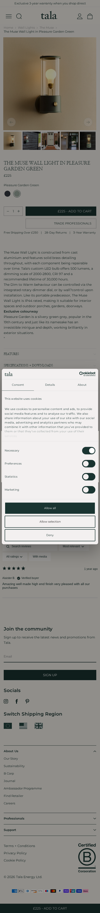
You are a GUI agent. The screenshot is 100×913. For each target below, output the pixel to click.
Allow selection (50, 521)
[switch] (88, 463)
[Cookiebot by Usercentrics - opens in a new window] (75, 374)
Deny (50, 535)
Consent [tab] (18, 384)
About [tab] (82, 384)
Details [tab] (50, 384)
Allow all (50, 508)
